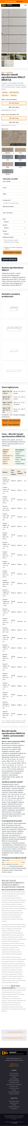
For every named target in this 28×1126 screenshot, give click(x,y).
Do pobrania (14, 1108)
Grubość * (5, 225)
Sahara (7, 167)
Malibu (20, 159)
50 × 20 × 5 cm (14, 118)
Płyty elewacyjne (14, 1079)
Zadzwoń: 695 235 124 (9, 259)
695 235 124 (19, 1)
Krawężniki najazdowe (14, 1092)
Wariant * (5, 231)
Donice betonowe (14, 1075)
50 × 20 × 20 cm (14, 103)
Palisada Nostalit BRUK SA (13, 862)
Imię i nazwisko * (7, 181)
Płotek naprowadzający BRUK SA (13, 1038)
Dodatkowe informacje (8, 237)
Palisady (14, 1077)
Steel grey (8, 174)
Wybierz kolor (4, 129)
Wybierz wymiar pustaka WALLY (9, 99)
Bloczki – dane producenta (11, 420)
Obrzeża (14, 1090)
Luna (8, 159)
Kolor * (4, 219)
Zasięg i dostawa (14, 1103)
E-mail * (5, 187)
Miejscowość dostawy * (8, 206)
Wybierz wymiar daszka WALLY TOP (10, 114)
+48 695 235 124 (14, 1064)
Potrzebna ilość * (7, 200)
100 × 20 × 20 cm (14, 107)
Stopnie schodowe (14, 1093)
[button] (14, 30)
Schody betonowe (14, 1082)
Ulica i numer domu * (8, 212)
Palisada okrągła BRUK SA (18, 860)
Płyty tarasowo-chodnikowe (14, 1084)
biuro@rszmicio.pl (14, 1066)
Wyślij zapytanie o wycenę (12, 252)
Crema (20, 152)
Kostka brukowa (14, 1073)
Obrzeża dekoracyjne (14, 1080)
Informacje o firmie (14, 1101)
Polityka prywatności (14, 1106)
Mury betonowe (14, 1086)
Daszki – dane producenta (11, 424)
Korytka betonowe (14, 1088)
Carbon (20, 167)
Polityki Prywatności (12, 1116)
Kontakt (14, 1105)
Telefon (4, 194)
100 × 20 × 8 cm (14, 122)
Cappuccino (7, 152)
